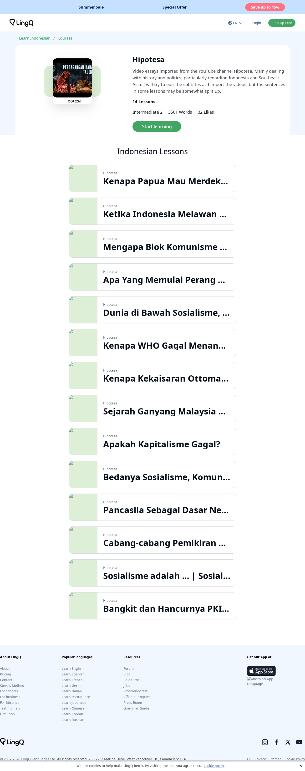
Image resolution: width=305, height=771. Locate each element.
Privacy (260, 759)
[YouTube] (299, 742)
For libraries (9, 702)
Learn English (73, 668)
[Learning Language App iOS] (261, 671)
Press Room (132, 702)
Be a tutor (131, 680)
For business (10, 696)
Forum (128, 668)
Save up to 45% (265, 7)
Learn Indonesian (35, 38)
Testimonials (10, 708)
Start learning (157, 126)
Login (256, 22)
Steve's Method (12, 685)
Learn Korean (72, 714)
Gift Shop (7, 714)
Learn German (73, 685)
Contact (6, 680)
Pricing (5, 674)
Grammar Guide (136, 708)
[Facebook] (276, 742)
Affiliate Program (136, 696)
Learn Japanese (74, 702)
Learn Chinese (73, 708)
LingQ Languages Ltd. (38, 759)
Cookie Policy (295, 759)
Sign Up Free (282, 22)
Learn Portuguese (76, 696)
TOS (248, 759)
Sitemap (275, 759)
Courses (65, 38)
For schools (9, 691)
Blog (127, 674)
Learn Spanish (73, 674)
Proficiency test (135, 691)
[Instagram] (265, 742)
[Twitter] (288, 742)
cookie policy (214, 765)
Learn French (72, 680)
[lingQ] (21, 23)
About (5, 668)
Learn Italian (72, 691)
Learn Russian (73, 719)
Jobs (126, 685)
